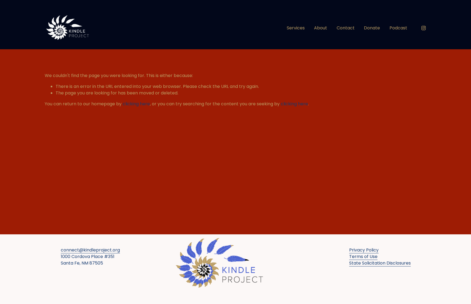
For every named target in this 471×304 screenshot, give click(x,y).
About (320, 28)
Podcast (398, 28)
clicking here (136, 104)
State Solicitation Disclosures (380, 263)
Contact (346, 28)
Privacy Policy (364, 250)
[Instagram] (423, 28)
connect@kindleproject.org (90, 250)
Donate (372, 28)
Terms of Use (363, 256)
